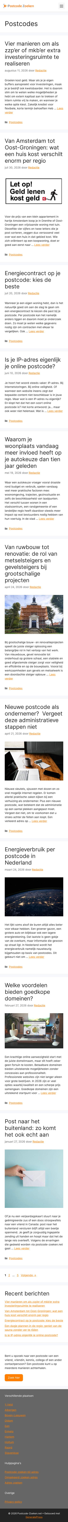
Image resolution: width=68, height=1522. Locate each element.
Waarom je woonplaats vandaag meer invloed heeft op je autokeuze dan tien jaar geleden (33, 452)
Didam (9, 1420)
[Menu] (61, 6)
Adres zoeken (13, 1482)
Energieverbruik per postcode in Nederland (30, 856)
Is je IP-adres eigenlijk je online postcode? (33, 362)
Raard (8, 1447)
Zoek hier (14, 1377)
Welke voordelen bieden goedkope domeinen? (27, 992)
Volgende (28, 1275)
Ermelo (9, 1431)
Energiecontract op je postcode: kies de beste (32, 280)
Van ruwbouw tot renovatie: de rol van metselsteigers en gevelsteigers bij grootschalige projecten (31, 563)
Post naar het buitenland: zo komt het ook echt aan (30, 1128)
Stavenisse (12, 1452)
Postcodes (15, 122)
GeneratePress (34, 1517)
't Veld (9, 1404)
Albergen (10, 1410)
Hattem (9, 1436)
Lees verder (41, 244)
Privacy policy (13, 1501)
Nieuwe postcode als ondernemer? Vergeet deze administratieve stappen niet (33, 716)
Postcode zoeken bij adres (22, 1472)
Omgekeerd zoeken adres (21, 1477)
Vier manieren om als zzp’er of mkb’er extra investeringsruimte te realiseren (33, 53)
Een (7, 1426)
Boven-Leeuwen (15, 1415)
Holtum (9, 1442)
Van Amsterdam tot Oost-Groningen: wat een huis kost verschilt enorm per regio (34, 150)
